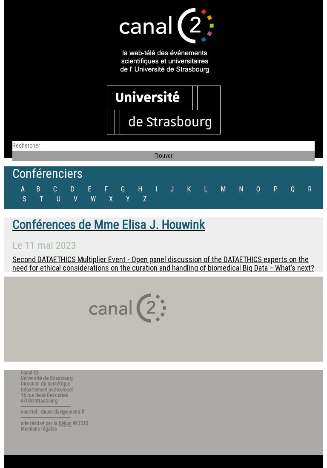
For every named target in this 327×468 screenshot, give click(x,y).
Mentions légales (39, 429)
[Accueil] (163, 41)
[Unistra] (164, 109)
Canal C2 (30, 373)
